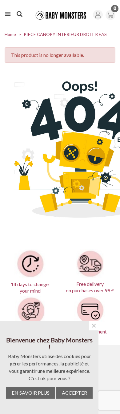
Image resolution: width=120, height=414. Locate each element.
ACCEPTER (74, 393)
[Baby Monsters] (59, 15)
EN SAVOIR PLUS (31, 393)
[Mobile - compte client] (99, 13)
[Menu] (8, 13)
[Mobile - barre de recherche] (19, 13)
